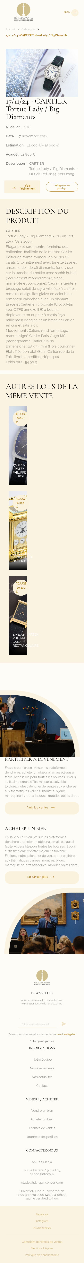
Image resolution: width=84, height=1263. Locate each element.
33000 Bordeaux (42, 1174)
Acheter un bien (42, 1119)
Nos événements (42, 1068)
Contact (42, 1086)
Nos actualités (42, 1077)
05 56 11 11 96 (42, 1162)
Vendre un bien (42, 1110)
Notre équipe (42, 1059)
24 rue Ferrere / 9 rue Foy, (42, 1170)
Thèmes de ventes (42, 1128)
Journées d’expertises (42, 1137)
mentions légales (66, 1034)
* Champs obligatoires (42, 1041)
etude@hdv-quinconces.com (42, 1182)
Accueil (10, 29)
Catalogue (28, 29)
